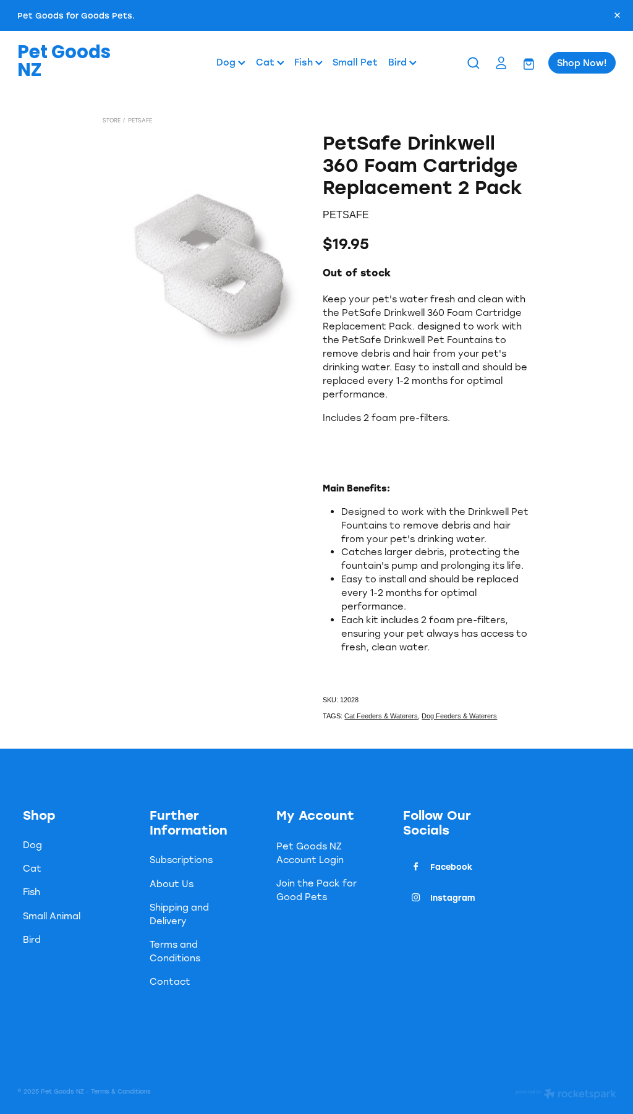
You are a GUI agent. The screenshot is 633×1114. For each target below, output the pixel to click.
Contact (170, 981)
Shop (39, 814)
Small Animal (51, 916)
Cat (266, 62)
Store (112, 120)
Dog (227, 62)
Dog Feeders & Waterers (459, 716)
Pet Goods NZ (64, 63)
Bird (398, 62)
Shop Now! (582, 63)
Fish (304, 62)
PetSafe (140, 120)
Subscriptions (181, 859)
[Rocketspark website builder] (566, 1095)
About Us (171, 884)
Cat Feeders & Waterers (381, 716)
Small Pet (355, 62)
